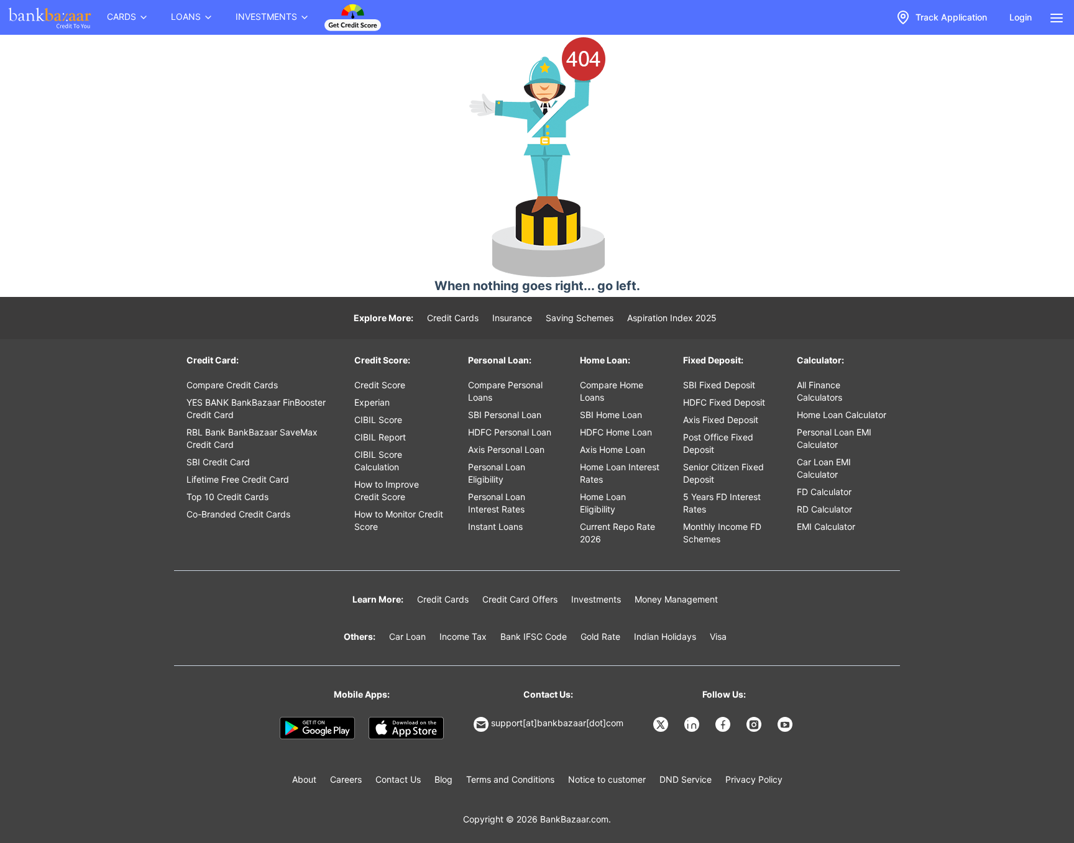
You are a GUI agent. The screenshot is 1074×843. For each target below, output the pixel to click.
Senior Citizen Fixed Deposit (723, 473)
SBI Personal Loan (504, 414)
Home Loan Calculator (841, 414)
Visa (718, 636)
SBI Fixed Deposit (719, 385)
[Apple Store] (406, 728)
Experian (372, 402)
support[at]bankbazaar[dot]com (557, 723)
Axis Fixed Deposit (720, 419)
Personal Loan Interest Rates (496, 502)
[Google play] (317, 728)
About (304, 779)
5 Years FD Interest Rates (722, 502)
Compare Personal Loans (505, 391)
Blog (443, 779)
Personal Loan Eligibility (496, 473)
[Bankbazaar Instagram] (755, 724)
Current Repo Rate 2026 (617, 532)
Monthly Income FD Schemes (722, 532)
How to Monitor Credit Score (398, 520)
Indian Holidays (665, 636)
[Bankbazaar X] (662, 724)
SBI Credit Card (218, 462)
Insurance (512, 317)
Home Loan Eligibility (603, 502)
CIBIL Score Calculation (378, 460)
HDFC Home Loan (616, 432)
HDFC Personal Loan (509, 432)
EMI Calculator (826, 526)
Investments (596, 599)
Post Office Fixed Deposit (718, 443)
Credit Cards (453, 317)
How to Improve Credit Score (386, 490)
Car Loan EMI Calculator (824, 468)
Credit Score (379, 385)
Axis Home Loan (612, 449)
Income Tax (463, 636)
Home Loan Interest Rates (619, 473)
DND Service (685, 779)
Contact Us (398, 779)
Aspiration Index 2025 (672, 317)
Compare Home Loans (611, 391)
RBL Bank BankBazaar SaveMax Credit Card (252, 438)
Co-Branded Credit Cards (238, 514)
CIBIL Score (378, 419)
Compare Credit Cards (232, 385)
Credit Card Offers (520, 599)
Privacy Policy (754, 779)
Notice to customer (607, 779)
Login (1020, 17)
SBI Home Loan (611, 414)
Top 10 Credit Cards (227, 496)
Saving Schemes (579, 317)
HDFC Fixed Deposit (724, 402)
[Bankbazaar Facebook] (724, 724)
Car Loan (407, 636)
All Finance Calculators (819, 391)
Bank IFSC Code (533, 636)
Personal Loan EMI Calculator (834, 438)
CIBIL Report (380, 437)
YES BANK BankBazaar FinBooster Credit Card (256, 408)
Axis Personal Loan (506, 449)
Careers (346, 779)
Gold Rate (600, 636)
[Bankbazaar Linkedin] (693, 724)
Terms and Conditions (510, 779)
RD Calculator (824, 509)
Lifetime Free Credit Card (237, 479)
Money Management (676, 599)
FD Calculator (824, 491)
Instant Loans (495, 526)
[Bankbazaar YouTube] (786, 724)
